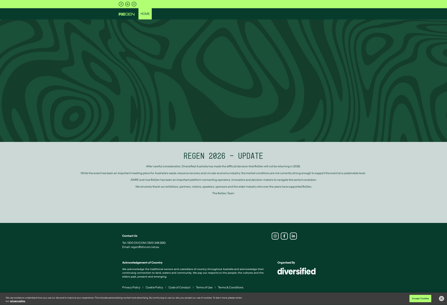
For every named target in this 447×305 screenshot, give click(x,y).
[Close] (441, 298)
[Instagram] (134, 4)
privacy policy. (17, 301)
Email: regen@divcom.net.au (140, 247)
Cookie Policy (154, 287)
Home (145, 14)
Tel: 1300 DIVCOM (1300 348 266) (144, 242)
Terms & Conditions (230, 287)
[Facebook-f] (121, 4)
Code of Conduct (179, 287)
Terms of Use (204, 287)
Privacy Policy (131, 287)
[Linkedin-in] (127, 4)
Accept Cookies (420, 298)
